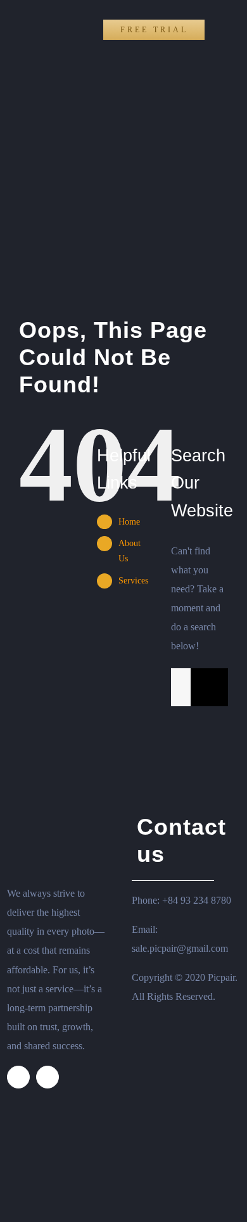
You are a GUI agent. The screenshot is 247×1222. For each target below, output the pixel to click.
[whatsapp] (47, 1077)
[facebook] (18, 1077)
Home (129, 522)
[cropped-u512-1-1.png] (24, 12)
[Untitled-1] (54, 780)
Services (133, 580)
